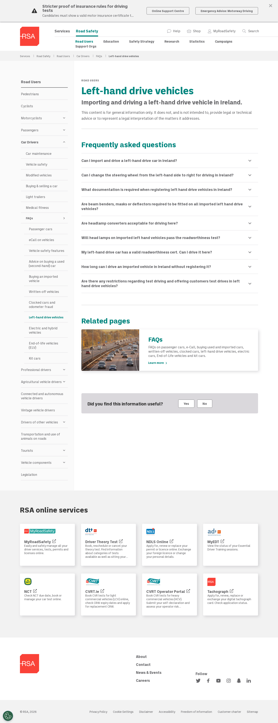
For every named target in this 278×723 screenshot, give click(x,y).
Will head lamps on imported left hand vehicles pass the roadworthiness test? (150, 237)
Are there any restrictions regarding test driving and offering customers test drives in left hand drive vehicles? (160, 283)
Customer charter (229, 711)
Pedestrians (30, 94)
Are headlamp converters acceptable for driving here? (129, 223)
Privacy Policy (98, 711)
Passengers (29, 130)
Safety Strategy (141, 41)
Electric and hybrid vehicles (43, 330)
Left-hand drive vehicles (46, 317)
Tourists (27, 450)
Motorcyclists (31, 118)
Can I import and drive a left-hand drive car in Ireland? (129, 160)
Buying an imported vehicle (43, 279)
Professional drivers (36, 370)
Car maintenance (38, 153)
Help (176, 31)
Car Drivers (83, 56)
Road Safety (87, 31)
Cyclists (27, 106)
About (141, 656)
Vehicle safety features (46, 250)
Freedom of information (196, 711)
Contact (143, 664)
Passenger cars (40, 229)
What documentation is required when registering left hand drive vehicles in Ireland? (156, 189)
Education (111, 41)
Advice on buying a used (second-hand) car (46, 263)
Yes (186, 403)
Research (171, 41)
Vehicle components (36, 462)
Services (62, 31)
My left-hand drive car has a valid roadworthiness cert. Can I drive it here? (146, 252)
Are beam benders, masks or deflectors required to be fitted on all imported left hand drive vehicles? (162, 206)
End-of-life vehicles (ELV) (43, 345)
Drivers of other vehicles (39, 422)
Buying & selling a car (42, 186)
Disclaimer (146, 711)
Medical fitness (37, 207)
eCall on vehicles (41, 240)
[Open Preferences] (8, 716)
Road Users (84, 41)
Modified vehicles (39, 175)
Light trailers (35, 197)
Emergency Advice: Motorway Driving (227, 11)
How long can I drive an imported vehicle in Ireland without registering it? (146, 266)
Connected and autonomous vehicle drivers (42, 396)
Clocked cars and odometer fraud (42, 304)
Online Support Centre (168, 11)
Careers (143, 680)
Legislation (29, 474)
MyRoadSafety (224, 31)
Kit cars (34, 358)
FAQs (99, 56)
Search (253, 31)
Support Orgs (85, 46)
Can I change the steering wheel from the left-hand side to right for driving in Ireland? (157, 175)
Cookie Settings (123, 711)
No (204, 403)
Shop (197, 31)
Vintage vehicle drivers (38, 410)
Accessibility (167, 711)
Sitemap (252, 711)
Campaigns (223, 41)
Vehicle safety (36, 164)
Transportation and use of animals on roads (40, 436)
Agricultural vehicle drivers (41, 382)
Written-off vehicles (44, 291)
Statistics (197, 41)
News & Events (148, 672)
